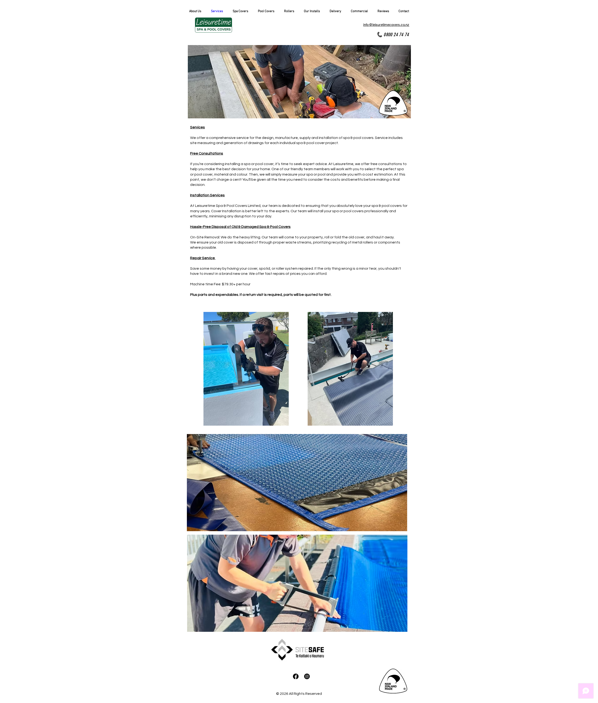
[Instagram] (307, 676)
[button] (240, 11)
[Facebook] (296, 676)
